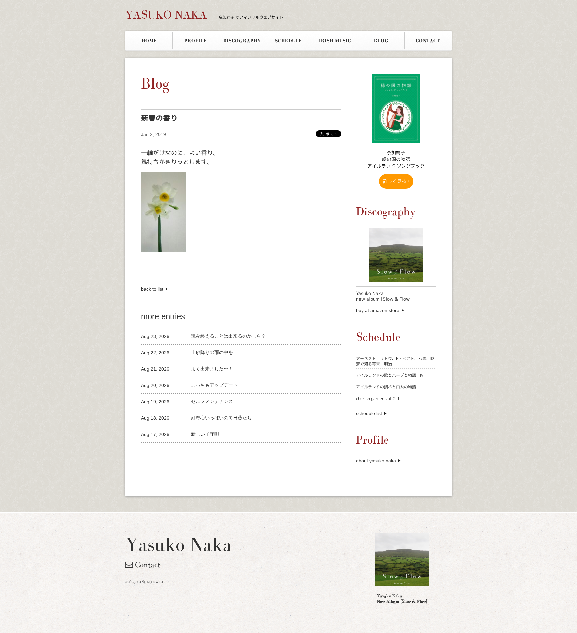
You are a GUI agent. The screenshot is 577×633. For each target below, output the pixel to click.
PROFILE (195, 40)
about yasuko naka (376, 460)
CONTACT (428, 40)
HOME (149, 40)
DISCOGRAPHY (242, 40)
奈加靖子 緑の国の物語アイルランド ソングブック (396, 159)
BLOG (381, 40)
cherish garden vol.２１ (378, 398)
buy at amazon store (377, 310)
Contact (146, 564)
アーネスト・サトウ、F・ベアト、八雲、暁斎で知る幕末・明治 (395, 361)
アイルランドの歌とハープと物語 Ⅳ (390, 375)
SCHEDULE (288, 40)
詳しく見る (395, 181)
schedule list (369, 413)
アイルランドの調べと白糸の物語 (386, 387)
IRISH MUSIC (335, 40)
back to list (152, 289)
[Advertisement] (219, 453)
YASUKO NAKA (204, 14)
